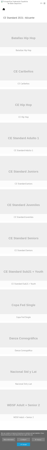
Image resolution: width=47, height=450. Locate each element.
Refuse (38, 440)
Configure (23, 439)
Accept (24, 444)
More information (9, 439)
